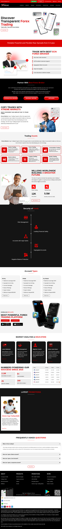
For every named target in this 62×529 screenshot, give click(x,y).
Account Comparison (51, 476)
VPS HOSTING (34, 479)
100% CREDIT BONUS (36, 476)
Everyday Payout (35, 481)
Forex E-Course (50, 483)
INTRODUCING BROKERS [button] (10, 98)
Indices (17, 481)
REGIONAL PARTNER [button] (31, 98)
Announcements (4, 481)
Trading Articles (50, 479)
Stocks (17, 483)
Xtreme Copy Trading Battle (37, 483)
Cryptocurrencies (20, 479)
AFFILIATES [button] (51, 98)
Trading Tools (4, 479)
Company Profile (4, 476)
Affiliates (3, 483)
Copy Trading (50, 481)
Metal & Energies (19, 476)
